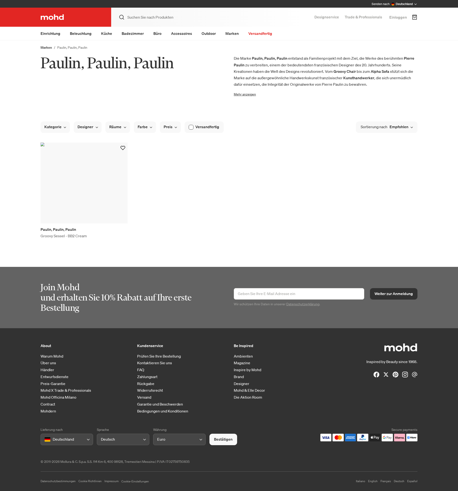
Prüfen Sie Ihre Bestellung (159, 356)
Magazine (242, 363)
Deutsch (399, 481)
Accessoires (181, 33)
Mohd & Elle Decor (249, 390)
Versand (144, 397)
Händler (47, 370)
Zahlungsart (147, 377)
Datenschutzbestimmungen (58, 481)
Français (385, 481)
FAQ (140, 370)
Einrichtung (50, 33)
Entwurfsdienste (54, 377)
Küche (106, 33)
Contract (48, 404)
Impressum (111, 481)
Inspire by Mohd (247, 370)
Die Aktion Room (248, 397)
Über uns (48, 363)
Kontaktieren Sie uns (154, 363)
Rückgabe (145, 383)
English (373, 481)
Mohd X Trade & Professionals (66, 390)
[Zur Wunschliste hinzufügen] (123, 148)
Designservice (326, 17)
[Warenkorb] (414, 17)
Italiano (360, 481)
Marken (232, 33)
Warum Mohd (52, 356)
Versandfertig (260, 33)
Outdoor (209, 33)
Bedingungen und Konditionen (162, 411)
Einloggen (398, 17)
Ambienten (243, 356)
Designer (241, 383)
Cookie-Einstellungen (135, 481)
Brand (239, 377)
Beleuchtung (81, 33)
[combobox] (45, 439)
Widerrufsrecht (150, 390)
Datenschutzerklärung (302, 304)
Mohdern (48, 411)
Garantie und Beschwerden (160, 404)
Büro (157, 33)
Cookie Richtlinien (90, 481)
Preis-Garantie (53, 383)
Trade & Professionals (363, 17)
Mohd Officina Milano (58, 397)
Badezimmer (133, 33)
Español (412, 481)
